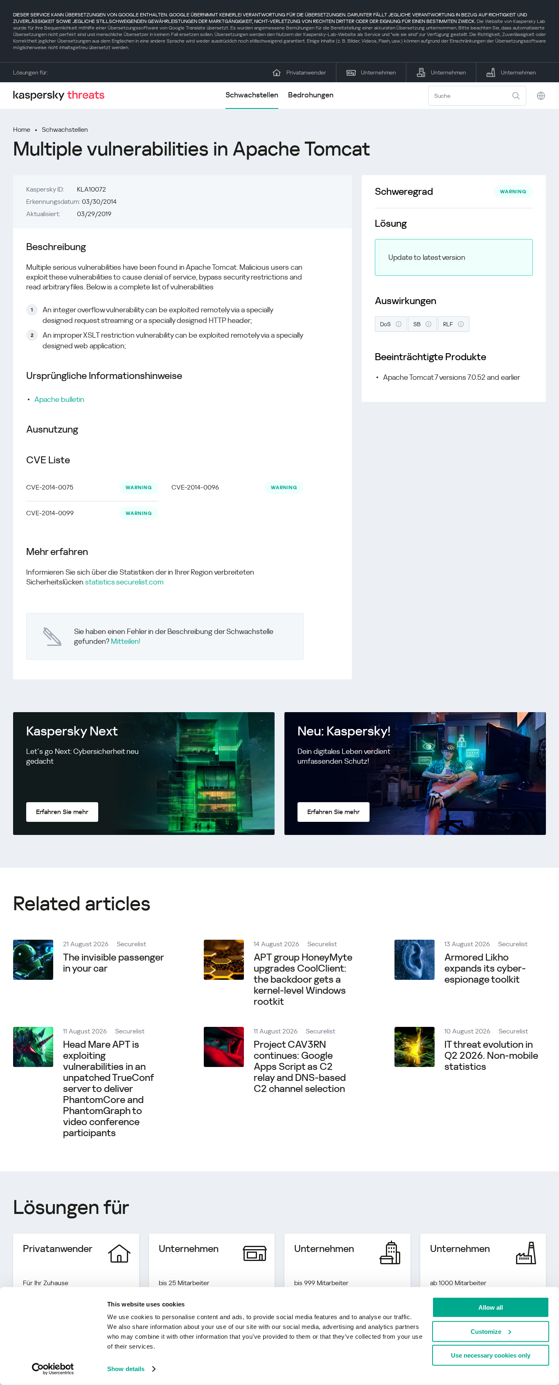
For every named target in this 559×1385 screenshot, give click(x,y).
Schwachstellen (251, 94)
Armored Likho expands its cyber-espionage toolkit (485, 968)
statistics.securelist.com (124, 581)
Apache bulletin (59, 399)
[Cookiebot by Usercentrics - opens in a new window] (53, 1369)
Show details (125, 1368)
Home (21, 129)
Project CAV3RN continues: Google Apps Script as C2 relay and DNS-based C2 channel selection (300, 1066)
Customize (486, 1331)
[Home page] (62, 95)
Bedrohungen (311, 94)
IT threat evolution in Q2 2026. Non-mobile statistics (491, 1055)
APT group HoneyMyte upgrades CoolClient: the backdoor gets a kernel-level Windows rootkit (303, 979)
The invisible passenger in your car (113, 963)
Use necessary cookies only (490, 1355)
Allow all (490, 1307)
